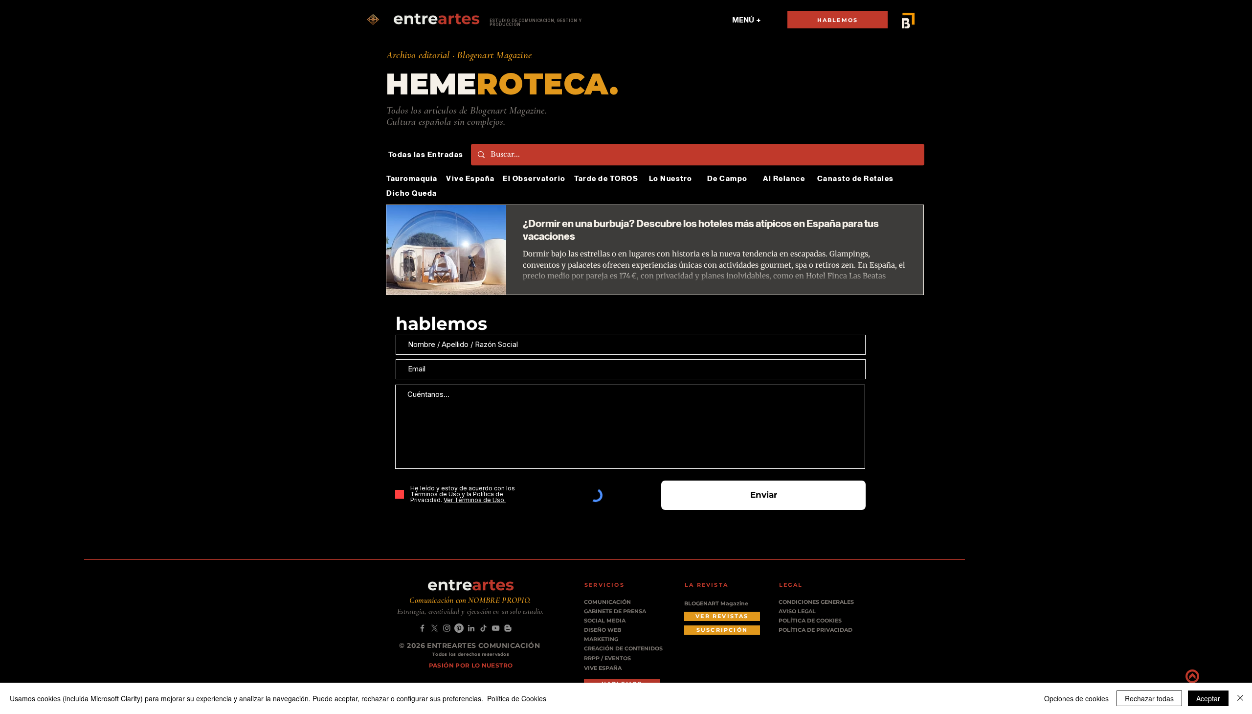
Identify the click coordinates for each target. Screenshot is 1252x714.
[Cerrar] (1240, 698)
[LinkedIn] (471, 628)
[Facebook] (422, 628)
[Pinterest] (459, 628)
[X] (434, 628)
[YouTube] (495, 628)
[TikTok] (483, 628)
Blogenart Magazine (494, 55)
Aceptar (1208, 698)
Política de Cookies (516, 698)
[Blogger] (508, 628)
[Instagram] (446, 628)
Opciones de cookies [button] (1076, 698)
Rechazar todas (1149, 698)
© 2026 (413, 645)
